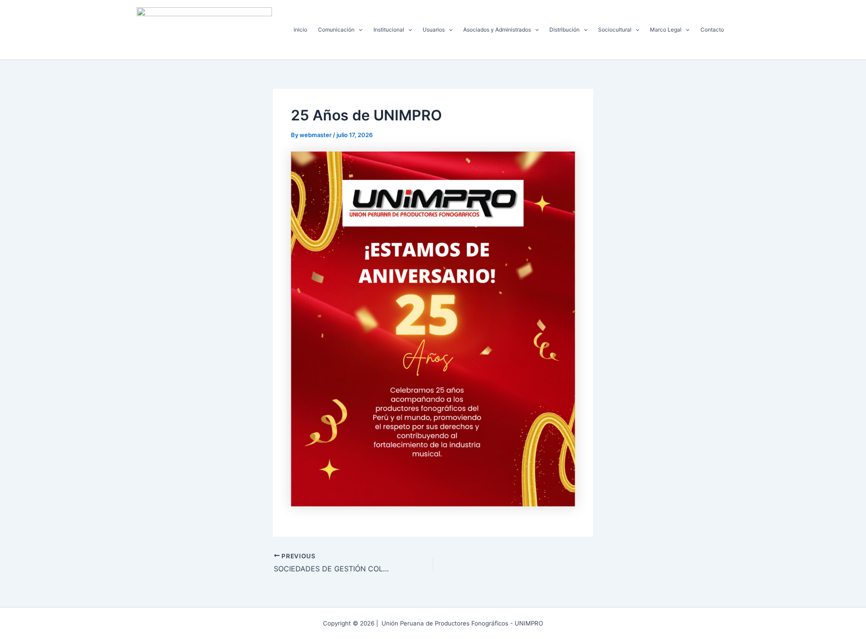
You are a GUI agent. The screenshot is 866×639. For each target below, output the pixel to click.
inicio (300, 29)
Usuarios (434, 29)
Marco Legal (666, 29)
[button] (358, 30)
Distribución (564, 29)
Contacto (712, 29)
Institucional (388, 29)
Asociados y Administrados (497, 29)
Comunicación (336, 29)
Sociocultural (614, 29)
